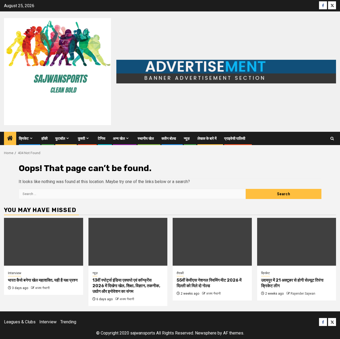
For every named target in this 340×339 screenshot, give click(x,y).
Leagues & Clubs (20, 321)
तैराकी (180, 273)
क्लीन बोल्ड (169, 138)
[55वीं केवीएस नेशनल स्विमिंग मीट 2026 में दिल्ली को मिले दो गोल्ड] (212, 242)
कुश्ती (81, 138)
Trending (68, 321)
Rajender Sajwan (303, 293)
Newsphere (205, 333)
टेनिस (101, 138)
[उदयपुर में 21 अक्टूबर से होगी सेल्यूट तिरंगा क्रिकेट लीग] (296, 242)
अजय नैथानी (42, 288)
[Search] (332, 138)
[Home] (10, 138)
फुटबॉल (60, 138)
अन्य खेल (119, 138)
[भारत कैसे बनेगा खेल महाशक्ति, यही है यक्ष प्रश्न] (43, 242)
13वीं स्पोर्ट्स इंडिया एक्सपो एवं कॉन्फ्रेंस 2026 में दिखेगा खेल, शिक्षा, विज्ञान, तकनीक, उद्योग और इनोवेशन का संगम (126, 286)
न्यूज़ (187, 138)
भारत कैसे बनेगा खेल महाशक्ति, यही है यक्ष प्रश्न (43, 280)
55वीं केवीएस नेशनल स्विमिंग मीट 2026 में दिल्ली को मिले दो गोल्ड (209, 283)
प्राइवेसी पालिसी (234, 138)
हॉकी (44, 138)
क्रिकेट (24, 138)
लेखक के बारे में (206, 138)
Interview (14, 273)
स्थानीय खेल (146, 138)
